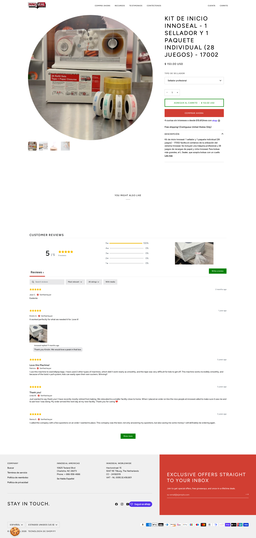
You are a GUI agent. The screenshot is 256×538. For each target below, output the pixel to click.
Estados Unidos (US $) (41, 525)
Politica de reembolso (17, 477)
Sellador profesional (177, 80)
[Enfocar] (33, 134)
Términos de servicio (17, 472)
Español (15, 525)
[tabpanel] (128, 360)
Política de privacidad (17, 482)
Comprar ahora (194, 113)
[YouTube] (127, 504)
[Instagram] (122, 504)
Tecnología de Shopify (42, 531)
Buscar (10, 468)
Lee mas (169, 155)
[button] (103, 5)
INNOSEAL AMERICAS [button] (68, 463)
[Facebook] (116, 504)
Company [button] (12, 463)
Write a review (218, 271)
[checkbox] (110, 282)
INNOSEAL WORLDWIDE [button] (119, 463)
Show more (128, 436)
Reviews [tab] (37, 272)
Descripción (172, 134)
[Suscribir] (246, 494)
